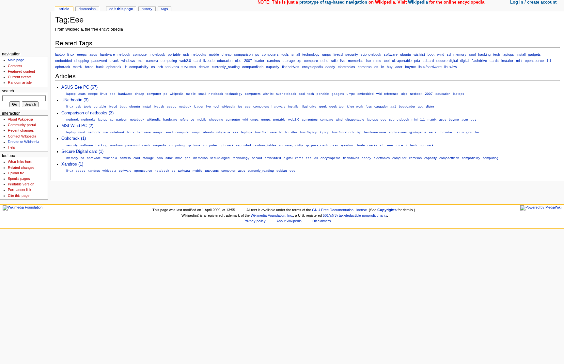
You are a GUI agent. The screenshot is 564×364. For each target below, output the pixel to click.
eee (113, 93)
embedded (63, 61)
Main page (16, 60)
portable (174, 54)
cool (472, 54)
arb (160, 67)
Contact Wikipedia (22, 136)
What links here (20, 162)
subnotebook (371, 54)
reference (391, 93)
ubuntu (405, 54)
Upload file (16, 173)
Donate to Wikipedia (23, 142)
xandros (273, 61)
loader (259, 61)
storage (289, 61)
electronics (346, 67)
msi (140, 61)
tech (496, 54)
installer (507, 61)
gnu (469, 132)
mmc (377, 61)
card (197, 61)
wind (440, 54)
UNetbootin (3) (74, 100)
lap (359, 132)
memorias (356, 61)
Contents (15, 66)
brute (361, 145)
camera (152, 61)
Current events (20, 77)
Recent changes (21, 130)
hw (477, 132)
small (295, 54)
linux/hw (450, 67)
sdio (334, 61)
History (147, 9)
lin (382, 67)
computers (270, 54)
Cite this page (18, 195)
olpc (238, 61)
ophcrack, (114, 67)
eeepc (82, 54)
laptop (60, 54)
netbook (124, 54)
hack (100, 67)
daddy (330, 67)
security (351, 54)
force (89, 67)
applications (398, 132)
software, (286, 145)
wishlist (419, 54)
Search (8, 91)
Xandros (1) (72, 164)
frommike (445, 132)
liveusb (208, 61)
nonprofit (369, 215)
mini (519, 61)
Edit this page (121, 9)
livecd (338, 54)
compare (311, 61)
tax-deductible (350, 215)
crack (114, 61)
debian (204, 67)
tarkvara (172, 67)
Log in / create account (533, 2)
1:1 (548, 61)
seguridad (243, 145)
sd (449, 54)
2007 (248, 61)
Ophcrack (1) (73, 138)
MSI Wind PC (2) (77, 126)
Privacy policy (254, 221)
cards (494, 61)
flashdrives (290, 67)
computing (169, 61)
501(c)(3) (330, 215)
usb (186, 54)
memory (459, 54)
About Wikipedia (20, 119)
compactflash (252, 67)
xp (299, 61)
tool (386, 61)
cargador (381, 106)
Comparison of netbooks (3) (87, 113)
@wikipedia (417, 132)
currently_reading (226, 67)
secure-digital (447, 61)
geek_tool (336, 106)
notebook (157, 54)
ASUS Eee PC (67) (79, 87)
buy (390, 67)
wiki (379, 93)
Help (11, 147)
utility (299, 145)
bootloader (407, 106)
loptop (324, 132)
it (126, 67)
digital (464, 61)
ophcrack (62, 67)
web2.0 (185, 61)
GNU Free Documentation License (339, 210)
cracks (372, 145)
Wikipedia (418, 2)
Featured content (21, 71)
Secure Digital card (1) (82, 151)
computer (140, 54)
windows (128, 61)
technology (311, 54)
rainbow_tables (265, 145)
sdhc (324, 61)
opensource (534, 61)
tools (285, 54)
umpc (326, 54)
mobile (214, 54)
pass (334, 145)
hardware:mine (375, 132)
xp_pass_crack (317, 145)
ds (376, 67)
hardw (459, 132)
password (99, 61)
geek (323, 106)
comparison (243, 54)
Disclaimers (321, 221)
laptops (508, 54)
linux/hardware (430, 67)
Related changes (21, 167)
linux (70, 54)
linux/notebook (343, 132)
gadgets (534, 54)
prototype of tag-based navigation (333, 2)
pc (257, 54)
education (224, 61)
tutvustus (188, 67)
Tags (164, 9)
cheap (226, 54)
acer (398, 67)
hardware (107, 54)
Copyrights (387, 210)
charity (382, 215)
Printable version (21, 184)
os (153, 67)
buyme (410, 67)
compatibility (139, 67)
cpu (420, 106)
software (391, 54)
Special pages (19, 179)
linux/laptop (308, 132)
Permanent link (19, 190)
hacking (484, 54)
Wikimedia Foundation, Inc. (272, 215)
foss (369, 106)
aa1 (393, 106)
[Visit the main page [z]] (25, 25)
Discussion (87, 9)
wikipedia (176, 93)
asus (93, 54)
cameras (365, 67)
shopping (81, 61)
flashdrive (479, 61)
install (521, 54)
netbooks (199, 54)
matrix (78, 67)
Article (64, 9)
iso (368, 61)
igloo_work (355, 106)
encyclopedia (312, 67)
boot (431, 54)
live (342, 61)
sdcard (428, 61)
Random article (20, 82)
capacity (272, 67)
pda (417, 61)
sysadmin (347, 145)
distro (430, 106)
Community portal (22, 125)
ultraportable (402, 61)
